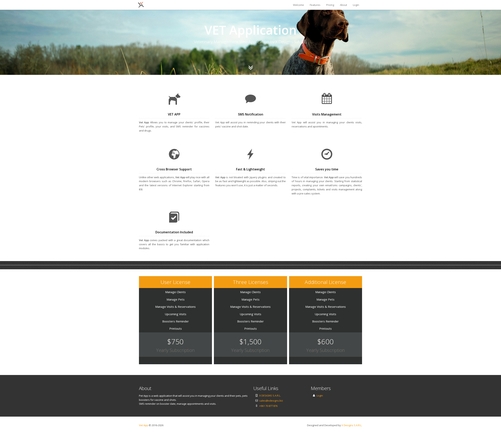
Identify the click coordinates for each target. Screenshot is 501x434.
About (343, 5)
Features (315, 5)
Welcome (298, 5)
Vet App (143, 425)
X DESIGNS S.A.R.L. (270, 395)
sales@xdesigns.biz (271, 400)
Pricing (330, 5)
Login (356, 5)
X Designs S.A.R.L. (352, 425)
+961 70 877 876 (268, 406)
